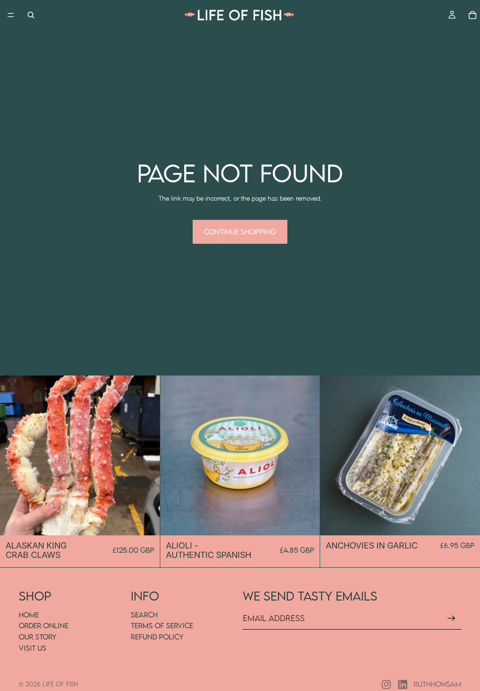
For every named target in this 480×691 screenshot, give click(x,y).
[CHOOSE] (145, 520)
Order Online (43, 625)
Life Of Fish (60, 684)
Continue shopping (240, 231)
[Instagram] (386, 684)
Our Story (37, 636)
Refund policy (157, 636)
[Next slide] (146, 455)
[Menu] (11, 15)
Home (29, 614)
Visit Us (32, 647)
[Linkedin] (402, 684)
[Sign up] (451, 618)
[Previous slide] (14, 455)
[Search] (31, 15)
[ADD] (305, 520)
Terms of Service (162, 625)
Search (144, 614)
